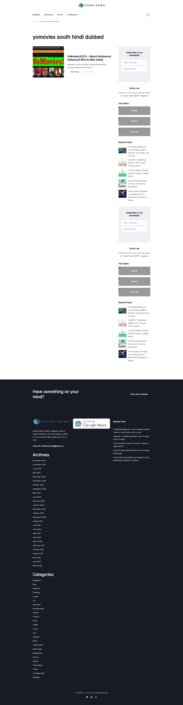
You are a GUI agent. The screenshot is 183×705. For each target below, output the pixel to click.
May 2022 (37, 558)
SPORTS (134, 121)
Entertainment (73, 52)
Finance (36, 617)
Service (36, 657)
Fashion (36, 613)
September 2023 (39, 517)
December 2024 (39, 477)
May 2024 (37, 493)
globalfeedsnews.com (98, 693)
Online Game (38, 645)
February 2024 (39, 501)
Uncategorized (38, 673)
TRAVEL (134, 111)
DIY (34, 601)
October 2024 (38, 485)
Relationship (37, 653)
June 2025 (37, 469)
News (35, 641)
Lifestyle (36, 637)
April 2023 (37, 537)
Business (36, 15)
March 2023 (37, 541)
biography (37, 580)
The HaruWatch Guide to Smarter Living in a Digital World (138, 173)
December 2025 (39, 461)
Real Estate (37, 649)
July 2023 (37, 525)
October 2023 (38, 513)
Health (60, 15)
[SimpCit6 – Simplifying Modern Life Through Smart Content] (122, 162)
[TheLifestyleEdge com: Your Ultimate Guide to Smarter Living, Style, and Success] (122, 149)
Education (48, 15)
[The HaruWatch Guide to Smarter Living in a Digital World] (122, 173)
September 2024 (39, 489)
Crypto (35, 596)
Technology (72, 15)
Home (35, 629)
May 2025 (37, 473)
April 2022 (37, 562)
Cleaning (36, 592)
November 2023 (39, 509)
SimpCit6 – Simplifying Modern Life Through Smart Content (137, 163)
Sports (35, 661)
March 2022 (37, 566)
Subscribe (134, 76)
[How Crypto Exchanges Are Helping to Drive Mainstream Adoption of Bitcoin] (122, 194)
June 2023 (37, 529)
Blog (34, 584)
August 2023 (38, 521)
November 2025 (39, 465)
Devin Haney (75, 72)
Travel (35, 669)
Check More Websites (139, 394)
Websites (36, 677)
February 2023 (39, 545)
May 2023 (37, 533)
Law (34, 633)
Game (35, 621)
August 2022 (38, 553)
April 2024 (37, 497)
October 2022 (38, 549)
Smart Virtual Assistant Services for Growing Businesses (137, 184)
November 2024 (39, 481)
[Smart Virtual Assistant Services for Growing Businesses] (122, 183)
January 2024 (38, 505)
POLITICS (134, 132)
